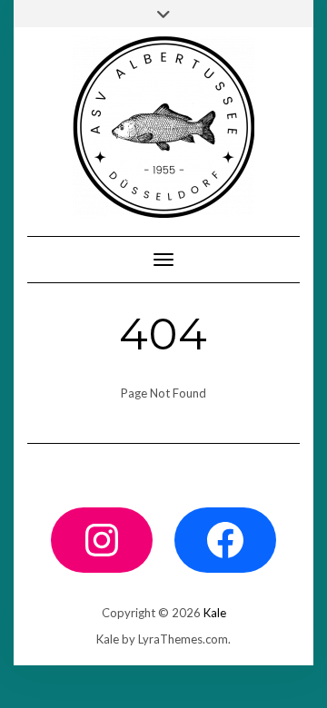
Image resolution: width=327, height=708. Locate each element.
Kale (214, 612)
